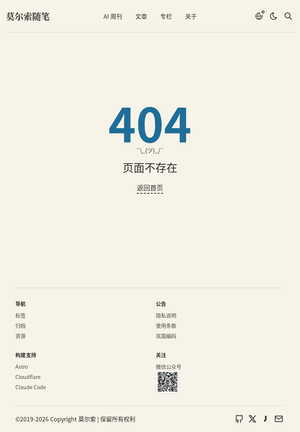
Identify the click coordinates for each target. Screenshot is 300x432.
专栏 (166, 16)
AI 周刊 (113, 16)
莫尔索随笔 (28, 16)
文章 (141, 16)
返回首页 (150, 187)
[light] (274, 16)
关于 (191, 16)
